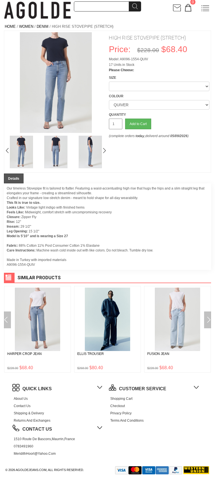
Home (10, 26)
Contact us (22, 406)
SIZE (112, 78)
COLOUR (116, 96)
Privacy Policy (121, 413)
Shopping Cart (121, 399)
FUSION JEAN (158, 354)
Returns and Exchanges (32, 420)
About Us (21, 399)
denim (42, 26)
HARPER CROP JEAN (24, 354)
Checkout (117, 406)
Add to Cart (138, 124)
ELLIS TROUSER (90, 354)
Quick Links (37, 388)
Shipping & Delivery (29, 413)
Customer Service (142, 388)
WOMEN (26, 26)
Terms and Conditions (127, 420)
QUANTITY (117, 115)
